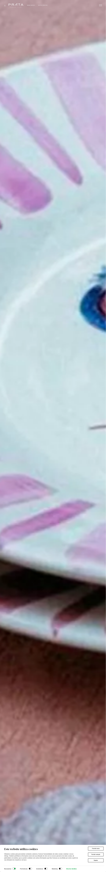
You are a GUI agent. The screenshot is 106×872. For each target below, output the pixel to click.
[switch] (30, 869)
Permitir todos (96, 848)
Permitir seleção (95, 854)
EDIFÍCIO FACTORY (43, 5)
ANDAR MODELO (31, 5)
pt (5, 5)
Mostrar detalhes (71, 869)
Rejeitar (96, 860)
